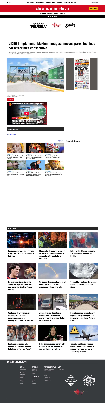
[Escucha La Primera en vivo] (69, 380)
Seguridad (67, 2)
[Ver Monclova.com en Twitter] (52, 16)
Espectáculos (40, 2)
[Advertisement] (82, 104)
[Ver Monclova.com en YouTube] (56, 16)
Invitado (33, 373)
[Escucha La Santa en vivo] (89, 380)
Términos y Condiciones (49, 369)
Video (53, 2)
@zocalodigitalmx (11, 134)
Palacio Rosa (34, 370)
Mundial (73, 2)
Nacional (59, 2)
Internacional (30, 2)
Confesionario (35, 369)
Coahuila (62, 13)
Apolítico (33, 372)
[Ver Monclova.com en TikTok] (48, 16)
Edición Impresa (93, 8)
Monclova (43, 13)
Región (56, 13)
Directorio (46, 372)
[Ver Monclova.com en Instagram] (50, 16)
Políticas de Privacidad (48, 370)
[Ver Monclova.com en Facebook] (54, 16)
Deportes (48, 2)
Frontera (50, 13)
